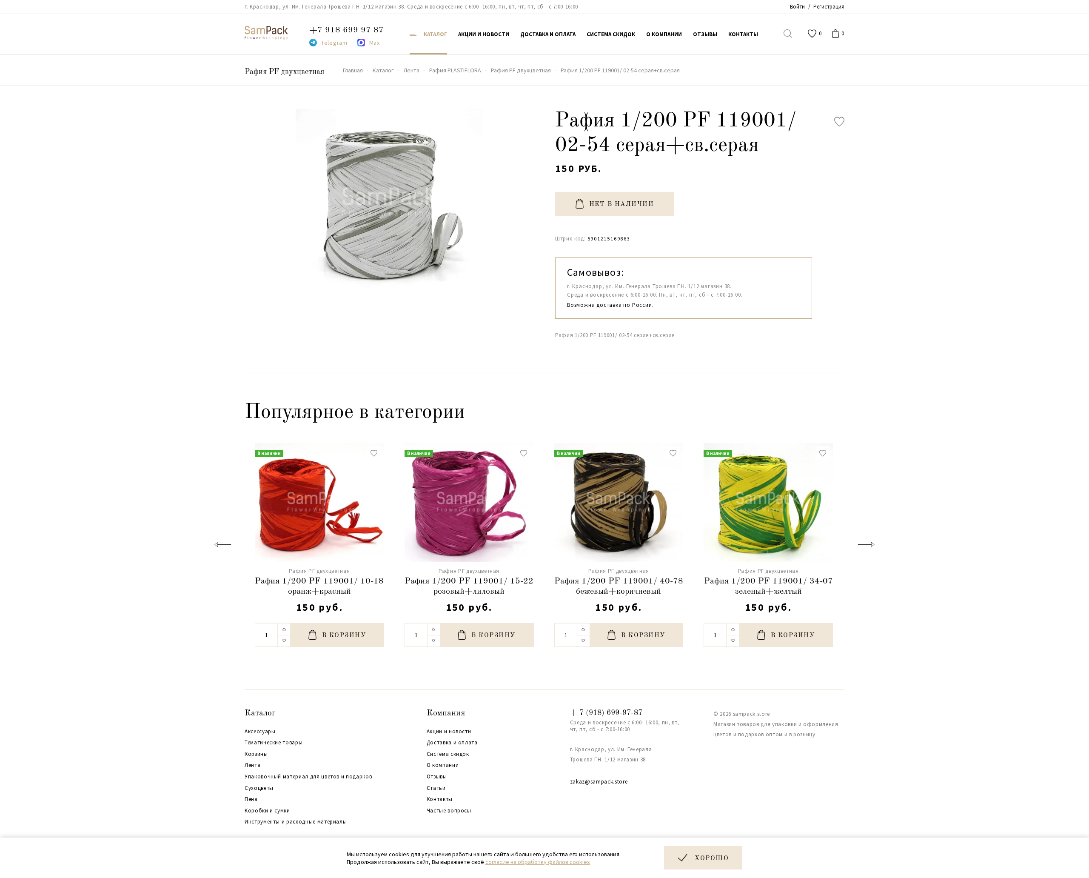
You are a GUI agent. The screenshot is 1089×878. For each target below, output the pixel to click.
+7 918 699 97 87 (346, 30)
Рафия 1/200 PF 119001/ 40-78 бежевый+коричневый (618, 586)
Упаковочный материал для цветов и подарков (308, 776)
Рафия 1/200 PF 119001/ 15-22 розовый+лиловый (469, 586)
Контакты (440, 799)
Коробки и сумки (267, 810)
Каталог (260, 713)
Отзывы (437, 776)
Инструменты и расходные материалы (296, 821)
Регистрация (828, 6)
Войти (797, 6)
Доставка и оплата (452, 742)
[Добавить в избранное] (839, 122)
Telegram (334, 42)
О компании (443, 765)
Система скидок (448, 754)
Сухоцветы (259, 788)
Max (374, 42)
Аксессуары (260, 731)
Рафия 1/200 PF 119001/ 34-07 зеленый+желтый (768, 586)
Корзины (256, 754)
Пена (251, 799)
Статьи (436, 788)
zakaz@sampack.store (598, 781)
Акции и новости (449, 731)
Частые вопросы (449, 810)
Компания (446, 713)
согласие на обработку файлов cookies (537, 862)
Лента (252, 765)
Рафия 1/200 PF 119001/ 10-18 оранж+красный (319, 586)
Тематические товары (273, 742)
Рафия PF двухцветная (284, 72)
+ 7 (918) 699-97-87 (606, 713)
